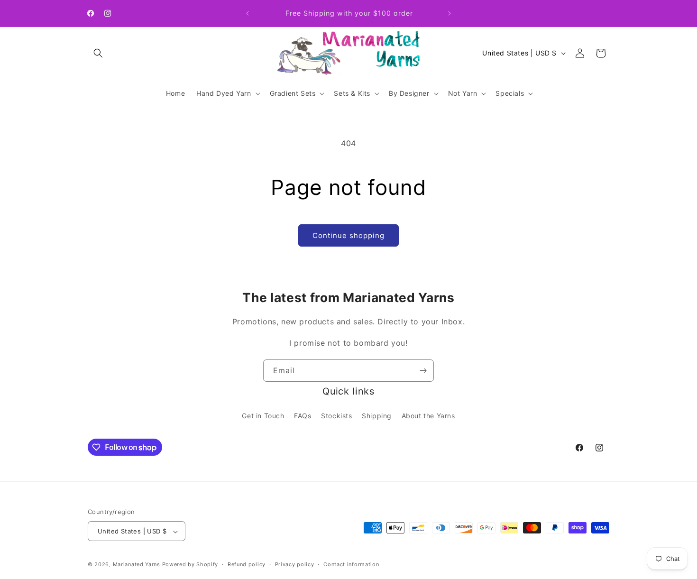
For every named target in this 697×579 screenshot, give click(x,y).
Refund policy (247, 564)
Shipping (377, 415)
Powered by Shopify (190, 564)
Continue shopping (348, 235)
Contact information (351, 564)
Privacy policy (294, 564)
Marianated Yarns (136, 564)
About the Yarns (428, 415)
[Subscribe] (423, 370)
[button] (98, 53)
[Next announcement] (449, 13)
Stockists (336, 415)
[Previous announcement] (247, 13)
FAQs (302, 415)
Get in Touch (263, 415)
